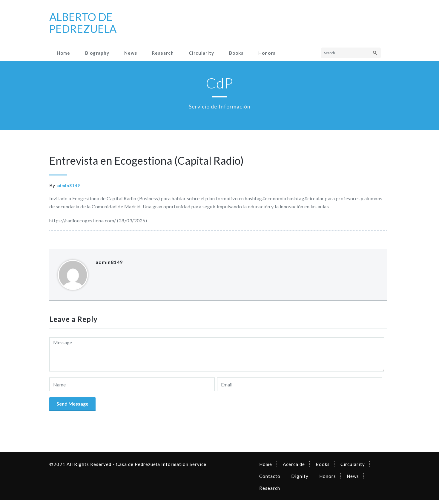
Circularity (201, 53)
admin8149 (68, 185)
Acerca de (294, 464)
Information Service (183, 464)
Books (236, 53)
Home (63, 53)
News (130, 53)
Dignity (299, 476)
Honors (266, 53)
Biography (97, 53)
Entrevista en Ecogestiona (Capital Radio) (146, 160)
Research (163, 53)
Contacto (269, 476)
